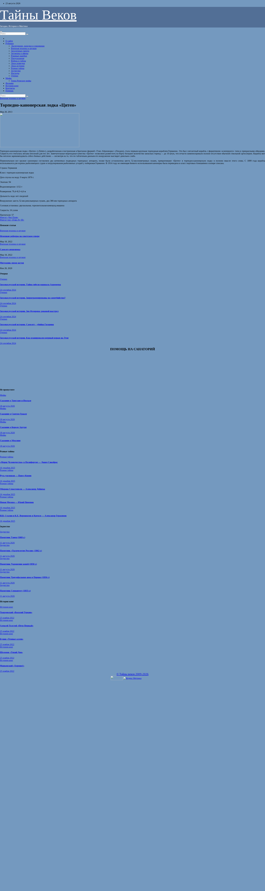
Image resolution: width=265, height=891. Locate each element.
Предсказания (17, 58)
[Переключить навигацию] (1, 31)
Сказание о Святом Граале (13, 414)
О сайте (9, 41)
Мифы (9, 78)
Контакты (10, 88)
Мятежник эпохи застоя (12, 263)
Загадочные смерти (20, 51)
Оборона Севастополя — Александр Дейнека (22, 489)
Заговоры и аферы (19, 53)
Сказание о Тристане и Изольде (15, 400)
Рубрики (10, 43)
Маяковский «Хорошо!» (12, 666)
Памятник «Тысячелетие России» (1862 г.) (21, 550)
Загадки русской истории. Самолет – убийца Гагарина (27, 324)
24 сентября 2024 (8, 290)
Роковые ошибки (19, 56)
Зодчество (16, 71)
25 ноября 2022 (7, 618)
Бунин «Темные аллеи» (11, 639)
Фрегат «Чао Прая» (9, 217)
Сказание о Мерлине (10, 440)
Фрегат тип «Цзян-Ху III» (12, 220)
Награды (15, 73)
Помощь (9, 91)
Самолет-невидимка (10, 249)
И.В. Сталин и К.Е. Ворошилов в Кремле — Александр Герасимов (33, 516)
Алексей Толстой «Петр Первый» (16, 625)
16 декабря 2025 (7, 468)
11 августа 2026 (7, 543)
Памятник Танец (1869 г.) (12, 537)
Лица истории (17, 66)
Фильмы (10, 83)
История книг (12, 86)
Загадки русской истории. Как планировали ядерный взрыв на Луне (34, 338)
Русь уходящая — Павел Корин (15, 475)
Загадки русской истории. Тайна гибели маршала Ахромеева (30, 284)
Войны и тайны (18, 61)
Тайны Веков (38, 15)
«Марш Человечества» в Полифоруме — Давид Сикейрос (29, 462)
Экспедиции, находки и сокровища (27, 46)
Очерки (14, 76)
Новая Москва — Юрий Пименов (17, 502)
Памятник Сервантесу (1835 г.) (15, 591)
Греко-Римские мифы (21, 81)
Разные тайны (17, 68)
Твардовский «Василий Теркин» (16, 612)
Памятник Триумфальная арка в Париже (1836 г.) (25, 577)
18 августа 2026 (7, 406)
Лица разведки (18, 63)
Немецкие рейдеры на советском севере (19, 236)
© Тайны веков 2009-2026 (132, 674)
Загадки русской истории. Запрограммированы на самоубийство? (32, 298)
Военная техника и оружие (24, 48)
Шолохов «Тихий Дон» (11, 652)
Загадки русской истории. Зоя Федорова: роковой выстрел (29, 311)
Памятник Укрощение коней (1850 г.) (18, 564)
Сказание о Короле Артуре (13, 427)
